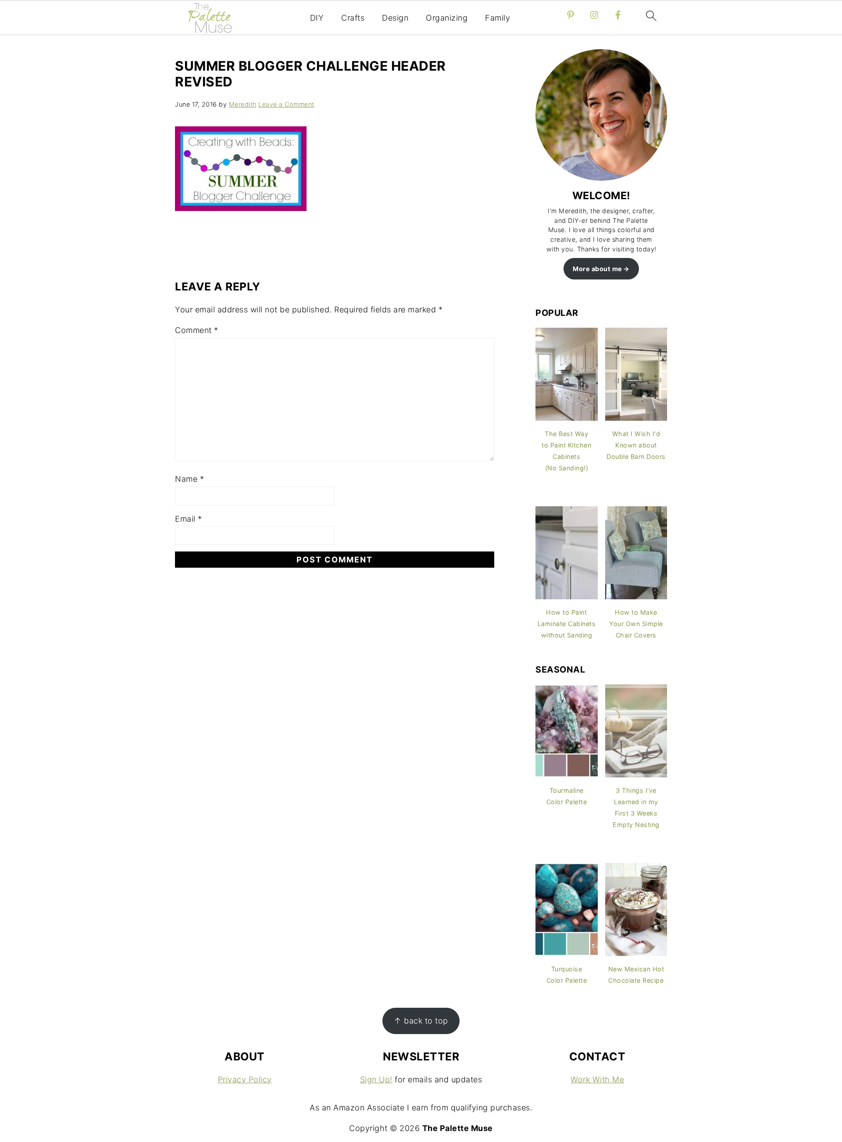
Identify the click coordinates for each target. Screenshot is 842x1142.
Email (188, 518)
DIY (317, 17)
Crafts (352, 17)
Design (395, 17)
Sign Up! (376, 1079)
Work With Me (597, 1079)
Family (497, 17)
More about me (597, 268)
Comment (196, 330)
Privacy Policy (245, 1079)
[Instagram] (594, 15)
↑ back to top (421, 1020)
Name (189, 478)
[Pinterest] (570, 15)
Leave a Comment (286, 104)
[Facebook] (618, 15)
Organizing (446, 17)
